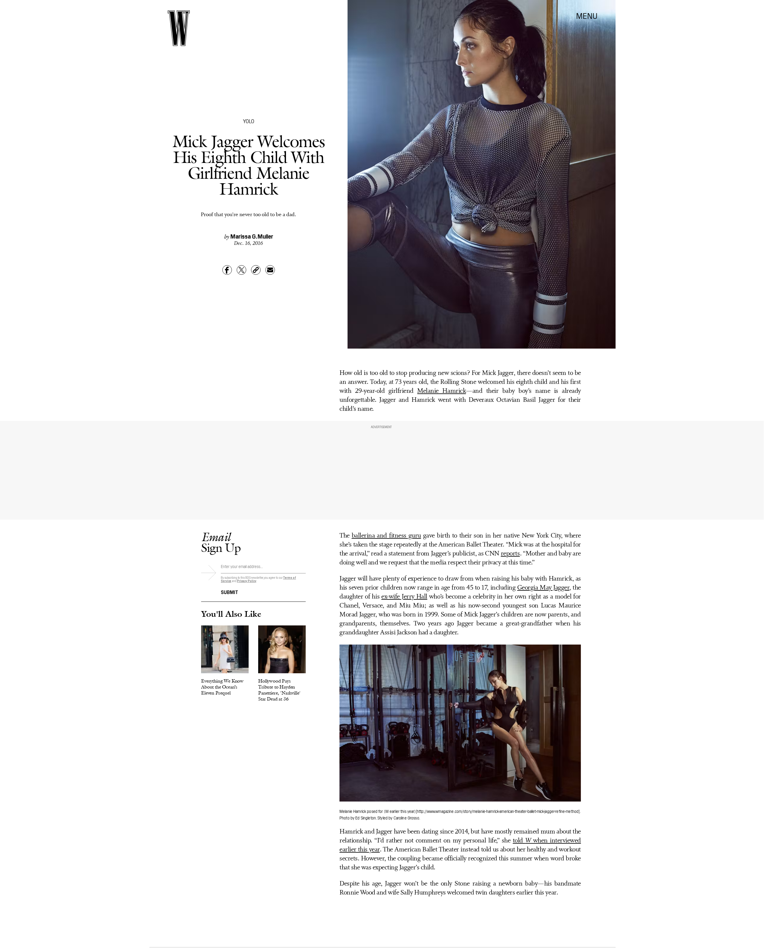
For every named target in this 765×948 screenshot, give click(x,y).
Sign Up (221, 542)
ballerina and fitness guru (386, 536)
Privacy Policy (246, 581)
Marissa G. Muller (251, 236)
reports (510, 553)
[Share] (227, 270)
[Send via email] (270, 270)
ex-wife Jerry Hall (404, 597)
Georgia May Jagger (543, 588)
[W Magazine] (178, 28)
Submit (229, 591)
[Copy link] (256, 270)
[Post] (241, 270)
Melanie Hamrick (441, 391)
